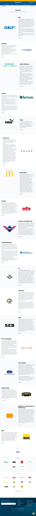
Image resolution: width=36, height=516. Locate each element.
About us (17, 4)
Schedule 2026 (30, 4)
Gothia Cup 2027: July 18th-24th (18, 0)
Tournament (12, 4)
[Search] (29, 2)
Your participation (6, 4)
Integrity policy (22, 508)
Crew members (24, 4)
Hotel (20, 4)
